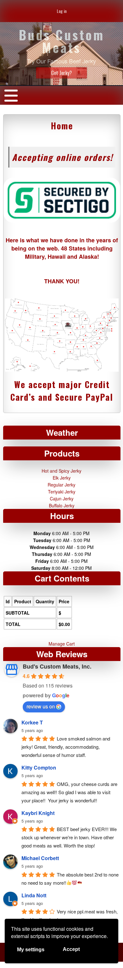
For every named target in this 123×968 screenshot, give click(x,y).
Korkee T (32, 722)
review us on (40, 706)
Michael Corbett (40, 858)
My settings (30, 949)
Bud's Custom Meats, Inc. (57, 666)
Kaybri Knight (38, 813)
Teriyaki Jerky (61, 491)
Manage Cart (62, 643)
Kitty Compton (38, 767)
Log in (62, 11)
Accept (71, 949)
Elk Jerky (62, 478)
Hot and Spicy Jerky (61, 471)
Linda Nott (33, 895)
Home (62, 125)
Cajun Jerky (61, 498)
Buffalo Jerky (61, 505)
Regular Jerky (61, 484)
